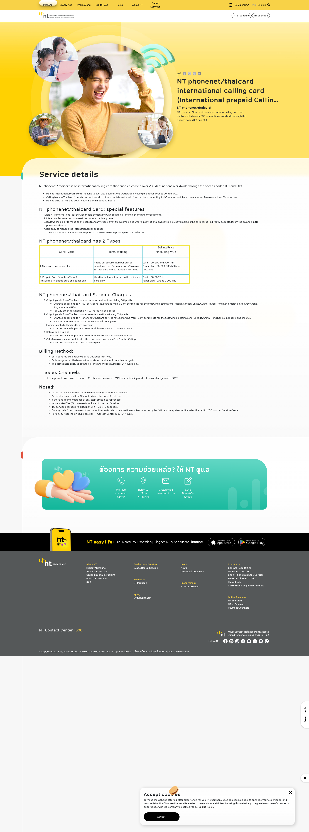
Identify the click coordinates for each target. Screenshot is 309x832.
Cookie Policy (206, 807)
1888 (78, 630)
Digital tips (102, 5)
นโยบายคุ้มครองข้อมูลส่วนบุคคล (150, 651)
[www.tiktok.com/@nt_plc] (267, 641)
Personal (48, 5)
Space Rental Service (146, 568)
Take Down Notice (179, 651)
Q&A (88, 582)
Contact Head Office (239, 568)
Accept (161, 817)
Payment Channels (238, 608)
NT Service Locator (239, 571)
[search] (268, 5)
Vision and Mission (96, 571)
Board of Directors (97, 578)
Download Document (192, 571)
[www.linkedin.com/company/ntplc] (256, 641)
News (120, 5)
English (262, 5)
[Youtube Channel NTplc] (250, 641)
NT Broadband (242, 16)
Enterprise (66, 5)
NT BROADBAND (142, 598)
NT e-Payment (236, 604)
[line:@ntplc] (261, 641)
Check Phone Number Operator (245, 575)
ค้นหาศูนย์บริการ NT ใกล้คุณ (143, 493)
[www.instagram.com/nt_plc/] (238, 641)
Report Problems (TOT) (241, 578)
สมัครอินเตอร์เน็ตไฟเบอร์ (188, 493)
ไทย (254, 5)
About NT (137, 5)
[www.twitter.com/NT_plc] (244, 641)
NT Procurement (190, 586)
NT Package (140, 583)
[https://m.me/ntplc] (232, 641)
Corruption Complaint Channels (246, 585)
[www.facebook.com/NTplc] (226, 641)
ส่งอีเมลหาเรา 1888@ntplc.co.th (166, 491)
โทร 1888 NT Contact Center (121, 493)
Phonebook (234, 582)
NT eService (261, 16)
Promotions (83, 5)
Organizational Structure (100, 575)
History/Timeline (96, 568)
